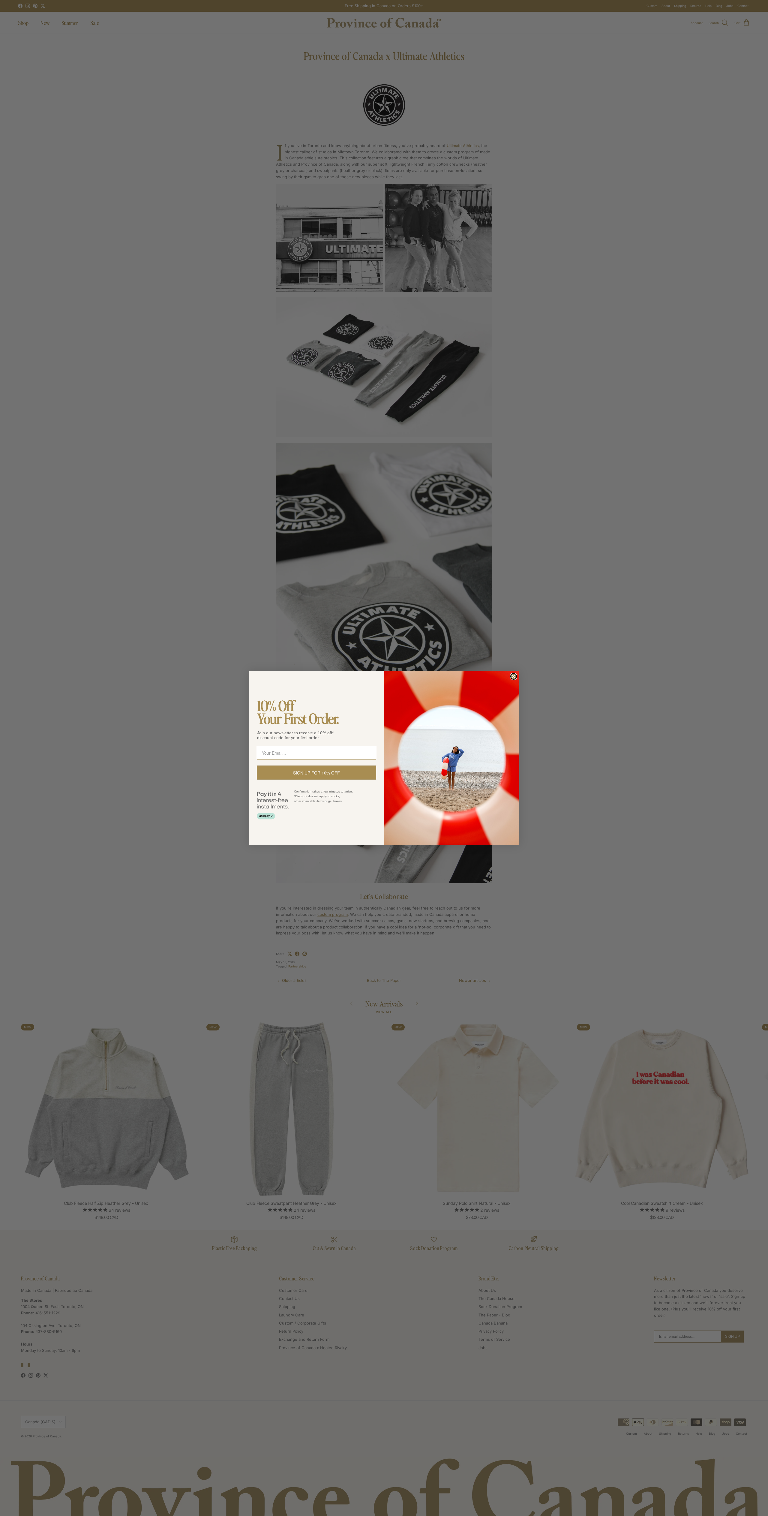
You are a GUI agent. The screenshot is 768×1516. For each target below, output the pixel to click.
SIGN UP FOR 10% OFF (316, 773)
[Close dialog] (514, 676)
